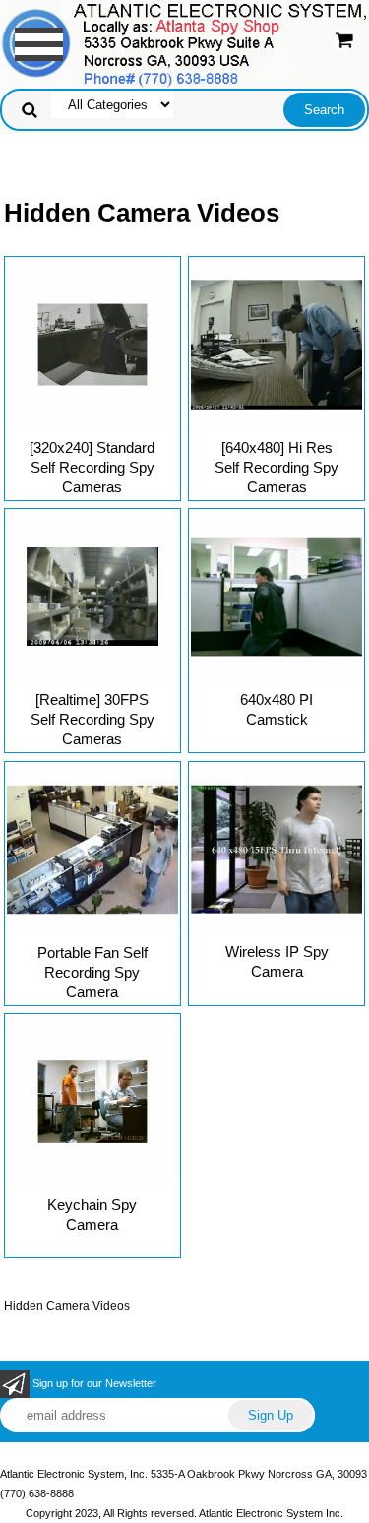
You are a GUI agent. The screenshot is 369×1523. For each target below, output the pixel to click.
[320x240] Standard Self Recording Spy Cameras (92, 467)
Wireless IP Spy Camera (277, 961)
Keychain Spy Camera (92, 1214)
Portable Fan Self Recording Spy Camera (92, 972)
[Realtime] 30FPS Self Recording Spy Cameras (92, 719)
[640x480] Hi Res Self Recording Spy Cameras (276, 467)
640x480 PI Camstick (276, 709)
